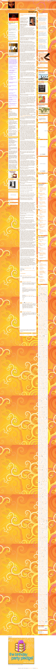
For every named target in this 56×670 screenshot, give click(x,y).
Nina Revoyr (43, 500)
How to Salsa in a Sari (41, 422)
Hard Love (40, 410)
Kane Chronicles (41, 445)
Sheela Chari (40, 543)
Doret (23, 281)
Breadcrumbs (45, 338)
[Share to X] (22, 269)
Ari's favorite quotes (42, 116)
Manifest (45, 471)
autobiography (40, 316)
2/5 (40, 288)
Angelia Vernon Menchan (44, 311)
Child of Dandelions (45, 345)
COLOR (42, 353)
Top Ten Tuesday (42, 597)
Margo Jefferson (40, 474)
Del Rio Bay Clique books (25, 270)
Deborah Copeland (41, 368)
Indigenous (40, 427)
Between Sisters (45, 322)
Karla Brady (40, 447)
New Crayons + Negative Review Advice (42, 44)
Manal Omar (45, 470)
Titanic (40, 596)
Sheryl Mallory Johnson (41, 545)
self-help (45, 539)
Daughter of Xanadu (43, 364)
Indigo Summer (44, 427)
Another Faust (40, 312)
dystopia (42, 380)
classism (45, 351)
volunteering (43, 606)
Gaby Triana (44, 396)
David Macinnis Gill (41, 365)
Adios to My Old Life (42, 299)
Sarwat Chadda (43, 536)
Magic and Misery (45, 467)
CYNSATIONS (41, 267)
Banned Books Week (43, 319)
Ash (45, 313)
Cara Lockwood (44, 340)
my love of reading (42, 489)
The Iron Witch (43, 582)
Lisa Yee (44, 461)
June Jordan (40, 442)
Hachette (44, 407)
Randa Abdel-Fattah (44, 519)
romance (40, 532)
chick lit (40, 345)
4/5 (43, 294)
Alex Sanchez (40, 304)
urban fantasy (43, 604)
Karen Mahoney (40, 446)
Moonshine (45, 486)
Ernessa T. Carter (41, 385)
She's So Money (40, 542)
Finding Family (40, 390)
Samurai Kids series (44, 534)
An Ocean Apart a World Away (43, 307)
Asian (46, 314)
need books (43, 495)
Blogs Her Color (40, 330)
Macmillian (40, 467)
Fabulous (42, 387)
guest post (40, 407)
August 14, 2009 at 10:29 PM (29, 295)
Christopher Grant (44, 349)
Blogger (37, 668)
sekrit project (42, 539)
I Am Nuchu (42, 424)
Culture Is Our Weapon (41, 360)
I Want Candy (44, 425)
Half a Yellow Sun (41, 408)
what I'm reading (40, 614)
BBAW (45, 320)
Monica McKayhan (44, 485)
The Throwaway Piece (44, 591)
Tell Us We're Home (44, 564)
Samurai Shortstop (41, 535)
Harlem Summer (40, 411)
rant (45, 521)
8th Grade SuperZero (43, 295)
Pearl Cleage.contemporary (43, 512)
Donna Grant (43, 378)
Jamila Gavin (42, 433)
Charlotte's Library (42, 193)
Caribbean (40, 341)
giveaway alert (43, 398)
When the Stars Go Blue (41, 615)
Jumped (46, 441)
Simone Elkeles (43, 550)
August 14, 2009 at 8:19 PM (27, 281)
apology (39, 313)
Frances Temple (44, 393)
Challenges (31, 9)
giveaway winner (42, 399)
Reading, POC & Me (24, 9)
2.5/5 (46, 287)
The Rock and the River (43, 590)
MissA (23, 302)
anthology (45, 312)
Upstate (40, 604)
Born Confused (41, 337)
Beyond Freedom (41, 323)
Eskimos (41, 386)
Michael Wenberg (40, 479)
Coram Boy (40, 358)
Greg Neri (42, 404)
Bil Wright (45, 323)
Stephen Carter (42, 557)
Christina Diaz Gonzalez (41, 348)
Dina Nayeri (45, 374)
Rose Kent (44, 532)
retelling (45, 528)
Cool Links (44, 357)
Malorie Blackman (40, 470)
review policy (40, 529)
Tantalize (39, 562)
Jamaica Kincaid (40, 432)
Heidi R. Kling (44, 413)
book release (45, 333)
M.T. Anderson (45, 466)
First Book (45, 391)
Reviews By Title (37, 9)
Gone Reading (40, 402)
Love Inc (46, 463)
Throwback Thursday (42, 594)
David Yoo (45, 365)
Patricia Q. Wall (43, 509)
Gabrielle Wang (40, 396)
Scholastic (42, 537)
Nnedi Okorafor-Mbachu (43, 501)
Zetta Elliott (42, 624)
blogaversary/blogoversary (41, 328)
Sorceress (45, 554)
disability (39, 375)
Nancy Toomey (42, 491)
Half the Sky (45, 408)
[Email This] (20, 269)
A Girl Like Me (45, 296)
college (39, 353)
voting (45, 606)
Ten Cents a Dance (41, 565)
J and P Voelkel (41, 431)
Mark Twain (44, 119)
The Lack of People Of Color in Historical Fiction (43, 31)
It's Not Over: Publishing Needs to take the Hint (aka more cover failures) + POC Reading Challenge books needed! (42, 23)
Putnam (45, 517)
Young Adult (41, 621)
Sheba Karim (44, 542)
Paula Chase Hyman (43, 510)
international (40, 428)
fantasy (42, 388)
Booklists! (42, 9)
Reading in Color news (42, 526)
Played (44, 515)
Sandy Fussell (44, 535)
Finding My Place (45, 390)
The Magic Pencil (41, 587)
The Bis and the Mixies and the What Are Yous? (43, 38)
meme (42, 478)
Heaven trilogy (45, 412)
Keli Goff (44, 450)
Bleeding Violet (42, 326)
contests (40, 357)
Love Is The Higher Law (42, 464)
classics (42, 351)
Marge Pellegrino (44, 473)
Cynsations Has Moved (42, 268)
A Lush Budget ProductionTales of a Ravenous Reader (43, 272)
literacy (39, 462)
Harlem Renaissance (44, 410)
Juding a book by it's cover (41, 441)
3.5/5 (39, 293)
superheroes (45, 560)
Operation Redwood (44, 506)
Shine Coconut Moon (44, 546)
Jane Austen (45, 433)
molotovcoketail (30, 668)
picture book (42, 514)
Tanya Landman (40, 563)
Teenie (40, 564)
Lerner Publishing (43, 459)
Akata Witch (40, 302)
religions (42, 528)
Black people (40, 325)
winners (44, 618)
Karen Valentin (44, 446)
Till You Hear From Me (44, 595)
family (39, 388)
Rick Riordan (43, 529)
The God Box (40, 578)
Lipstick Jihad (40, 461)
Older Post (34, 334)
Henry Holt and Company (42, 415)
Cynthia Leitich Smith (43, 361)
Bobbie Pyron (43, 331)
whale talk (40, 613)
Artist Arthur (42, 313)
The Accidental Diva (44, 568)
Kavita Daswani (40, 449)
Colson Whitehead (42, 354)
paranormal (40, 508)
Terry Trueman (44, 566)
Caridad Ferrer (44, 341)
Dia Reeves (41, 374)
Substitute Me (40, 559)
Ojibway (42, 504)
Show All (46, 234)
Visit (11, 197)
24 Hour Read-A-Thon (44, 291)
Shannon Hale (42, 540)
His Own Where (45, 416)
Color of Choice (45, 353)
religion (39, 528)
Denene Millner (42, 372)
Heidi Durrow (40, 413)
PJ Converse (40, 515)
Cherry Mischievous (42, 205)
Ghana (45, 397)
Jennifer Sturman (44, 435)
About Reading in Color (16, 9)
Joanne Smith (40, 438)
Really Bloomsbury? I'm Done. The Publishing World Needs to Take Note (43, 16)
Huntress (46, 422)
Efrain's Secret (40, 382)
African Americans (42, 301)
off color (44, 503)
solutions (43, 553)
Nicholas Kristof (43, 499)
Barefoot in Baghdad (41, 320)
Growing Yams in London (43, 405)
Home (10, 9)
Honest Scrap (43, 419)
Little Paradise (44, 462)
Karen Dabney (45, 445)
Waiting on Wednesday (43, 608)
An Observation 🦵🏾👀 (42, 244)
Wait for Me (42, 607)
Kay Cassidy (44, 449)
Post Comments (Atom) (30, 337)
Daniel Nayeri (42, 363)
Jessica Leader (40, 436)
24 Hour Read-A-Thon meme (42, 292)
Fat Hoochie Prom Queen (42, 389)
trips (40, 601)
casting (39, 343)
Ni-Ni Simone (42, 498)
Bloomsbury (44, 330)
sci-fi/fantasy (40, 538)
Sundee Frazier (41, 560)
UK (42, 602)
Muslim (40, 488)
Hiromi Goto (41, 416)
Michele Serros (44, 479)
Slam (45, 551)
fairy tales (45, 387)
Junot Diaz (44, 442)
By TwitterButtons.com (42, 66)
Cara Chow (40, 340)
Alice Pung (42, 305)
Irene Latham (41, 239)
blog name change (44, 327)
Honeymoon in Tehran (44, 420)
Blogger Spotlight (41, 329)
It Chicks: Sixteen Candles (44, 430)
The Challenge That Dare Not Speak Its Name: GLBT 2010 (43, 574)
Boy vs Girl (45, 337)
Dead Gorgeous (44, 366)
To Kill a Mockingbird (44, 596)
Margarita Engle (40, 473)
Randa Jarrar (41, 520)
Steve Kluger (45, 557)
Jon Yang (42, 439)
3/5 (42, 293)
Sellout (39, 540)
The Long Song (44, 586)
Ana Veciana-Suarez (41, 308)
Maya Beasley (40, 476)
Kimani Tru (42, 452)
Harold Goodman (45, 411)
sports (42, 556)
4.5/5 (40, 294)
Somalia (45, 553)
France (40, 393)
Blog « (40, 229)
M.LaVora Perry (41, 466)
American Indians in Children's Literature (43, 253)
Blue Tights (40, 331)
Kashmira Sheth (43, 447)
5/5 (46, 294)
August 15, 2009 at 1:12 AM (28, 302)
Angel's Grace (43, 310)
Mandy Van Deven (41, 471)
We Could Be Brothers (44, 610)
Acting (46, 298)
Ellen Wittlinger (45, 383)
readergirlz (40, 523)
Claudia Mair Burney (41, 352)
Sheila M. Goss (44, 543)
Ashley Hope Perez (41, 314)
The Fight (40, 576)
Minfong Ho (43, 483)
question (40, 518)
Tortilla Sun (43, 598)
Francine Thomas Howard (42, 394)
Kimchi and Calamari (43, 453)
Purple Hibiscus (41, 517)
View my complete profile (12, 117)
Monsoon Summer (41, 486)
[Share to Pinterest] (23, 269)
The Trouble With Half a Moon (42, 592)
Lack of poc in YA (44, 455)
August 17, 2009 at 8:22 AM (27, 311)
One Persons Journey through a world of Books (43, 225)
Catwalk (42, 343)
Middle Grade (44, 481)
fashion (45, 388)
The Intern (41, 263)
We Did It (40, 611)
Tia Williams (40, 595)
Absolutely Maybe (43, 298)
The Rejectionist (42, 279)
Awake (44, 316)
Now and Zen (40, 503)
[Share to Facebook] (23, 269)
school (45, 537)
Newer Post (22, 334)
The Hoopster (42, 581)
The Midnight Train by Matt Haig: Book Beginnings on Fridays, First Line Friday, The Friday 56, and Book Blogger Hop (43, 189)
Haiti (46, 407)
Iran (39, 429)
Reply (23, 285)
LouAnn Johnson (42, 463)
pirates (45, 514)
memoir (45, 478)
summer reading (45, 559)
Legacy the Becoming (42, 458)
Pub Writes (41, 276)
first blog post (41, 391)
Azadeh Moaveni (44, 317)
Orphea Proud (43, 507)
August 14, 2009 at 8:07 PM (27, 275)
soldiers (40, 553)
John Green (44, 438)
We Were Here (44, 611)
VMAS (40, 606)
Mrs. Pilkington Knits (43, 257)
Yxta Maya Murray (43, 623)
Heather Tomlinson (41, 412)
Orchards (40, 507)
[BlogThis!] (21, 269)
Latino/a (40, 456)
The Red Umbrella (43, 589)
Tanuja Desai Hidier (44, 562)
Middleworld (41, 482)
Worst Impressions (43, 619)
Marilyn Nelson (44, 474)
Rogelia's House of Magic (43, 531)
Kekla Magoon (40, 450)
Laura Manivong (44, 456)
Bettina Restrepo (40, 322)
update (46, 603)
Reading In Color (11, 4)
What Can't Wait (44, 613)
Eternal (44, 386)
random (45, 520)
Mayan (44, 476)
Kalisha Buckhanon (45, 444)
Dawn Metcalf (40, 366)
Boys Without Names (41, 338)
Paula (23, 311)
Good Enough (44, 402)
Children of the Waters (43, 346)
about (39, 298)
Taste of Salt (44, 563)
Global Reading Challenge (44, 401)
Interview (30, 270)
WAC (39, 607)
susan (23, 275)
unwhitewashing (42, 603)
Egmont (43, 382)
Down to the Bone (41, 379)
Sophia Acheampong (41, 554)
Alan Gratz (43, 303)
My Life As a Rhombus (44, 488)
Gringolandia (45, 404)
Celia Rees (45, 343)
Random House (41, 521)
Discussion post (43, 375)
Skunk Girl (42, 551)
